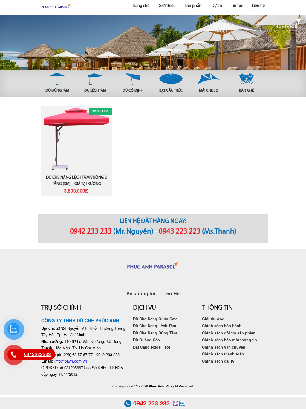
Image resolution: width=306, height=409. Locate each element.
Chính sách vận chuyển (223, 347)
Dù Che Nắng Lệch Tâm (154, 325)
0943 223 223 (180, 231)
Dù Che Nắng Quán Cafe (155, 319)
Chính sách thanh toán (223, 354)
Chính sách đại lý (218, 361)
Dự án (217, 6)
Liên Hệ (171, 293)
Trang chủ (141, 6)
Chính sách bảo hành (221, 325)
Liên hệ (258, 6)
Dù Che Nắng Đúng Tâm (155, 333)
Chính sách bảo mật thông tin (229, 340)
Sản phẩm (194, 6)
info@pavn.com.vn (70, 361)
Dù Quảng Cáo (146, 340)
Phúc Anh (56, 7)
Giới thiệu (167, 6)
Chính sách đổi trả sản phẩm (228, 333)
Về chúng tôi (140, 293)
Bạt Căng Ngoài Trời (151, 347)
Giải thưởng (213, 319)
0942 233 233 (91, 231)
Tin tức (237, 6)
